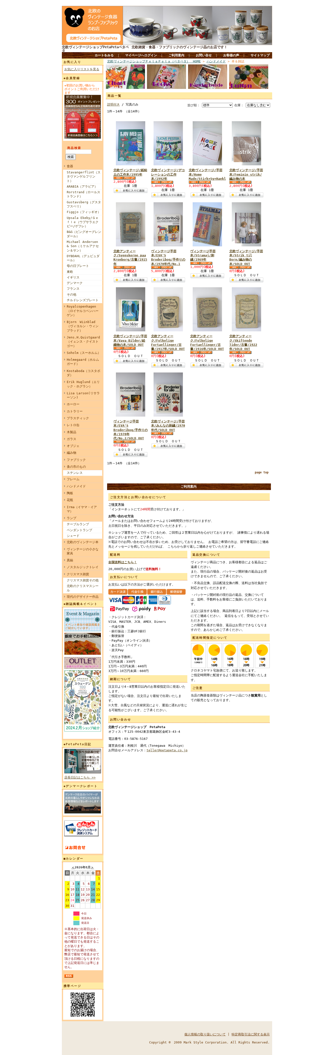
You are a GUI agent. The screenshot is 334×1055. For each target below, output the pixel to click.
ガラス (71, 439)
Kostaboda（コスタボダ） (83, 373)
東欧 (70, 272)
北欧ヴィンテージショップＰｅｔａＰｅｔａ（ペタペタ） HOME (154, 61)
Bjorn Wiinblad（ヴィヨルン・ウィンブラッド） (83, 326)
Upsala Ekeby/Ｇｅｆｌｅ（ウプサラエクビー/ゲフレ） (83, 222)
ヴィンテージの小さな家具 (83, 551)
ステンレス (75, 473)
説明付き (113, 104)
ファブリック (76, 460)
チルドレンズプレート (83, 300)
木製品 (71, 432)
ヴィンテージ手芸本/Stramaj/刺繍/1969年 (203, 255)
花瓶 (70, 500)
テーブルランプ (78, 524)
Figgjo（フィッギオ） (84, 212)
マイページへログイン (141, 55)
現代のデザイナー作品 (83, 597)
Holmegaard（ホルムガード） (83, 362)
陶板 (70, 493)
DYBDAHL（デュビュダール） (83, 258)
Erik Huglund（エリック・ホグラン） (83, 384)
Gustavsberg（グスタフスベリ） (84, 204)
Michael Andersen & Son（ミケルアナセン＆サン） (83, 246)
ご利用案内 (176, 55)
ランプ (71, 518)
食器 (70, 166)
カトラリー (75, 411)
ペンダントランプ (79, 530)
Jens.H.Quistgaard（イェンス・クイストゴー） (83, 342)
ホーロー (73, 404)
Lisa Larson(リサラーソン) (83, 395)
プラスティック (78, 418)
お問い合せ (204, 55)
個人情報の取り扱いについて (205, 1034)
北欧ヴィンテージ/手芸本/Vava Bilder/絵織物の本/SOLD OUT (130, 340)
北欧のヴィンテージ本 (83, 542)
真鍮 (70, 560)
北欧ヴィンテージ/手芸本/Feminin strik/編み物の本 (246, 174)
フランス (73, 288)
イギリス (73, 277)
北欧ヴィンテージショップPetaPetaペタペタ (95, 48)
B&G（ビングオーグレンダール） (84, 234)
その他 (71, 294)
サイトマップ (260, 55)
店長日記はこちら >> (80, 777)
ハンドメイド (76, 486)
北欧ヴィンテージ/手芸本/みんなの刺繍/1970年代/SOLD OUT (168, 426)
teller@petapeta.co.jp (167, 750)
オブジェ (73, 446)
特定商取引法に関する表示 (251, 1034)
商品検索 (74, 148)
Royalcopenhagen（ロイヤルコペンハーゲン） (83, 311)
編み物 (71, 453)
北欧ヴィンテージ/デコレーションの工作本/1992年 (168, 174)
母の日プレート (78, 266)
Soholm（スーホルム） (84, 353)
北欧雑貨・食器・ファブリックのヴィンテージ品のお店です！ (179, 47)
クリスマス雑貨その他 (83, 580)
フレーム (73, 479)
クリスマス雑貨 (78, 574)
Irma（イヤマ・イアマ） (82, 509)
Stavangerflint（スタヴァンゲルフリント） (83, 176)
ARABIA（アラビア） (82, 186)
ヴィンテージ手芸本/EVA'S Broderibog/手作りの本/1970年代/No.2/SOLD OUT (130, 430)
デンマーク (75, 283)
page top (261, 472)
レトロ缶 (73, 425)
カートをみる (104, 55)
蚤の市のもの (76, 466)
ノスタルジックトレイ (83, 567)
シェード (73, 536)
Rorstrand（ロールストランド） (83, 194)
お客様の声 (231, 55)
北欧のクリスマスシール (83, 588)
